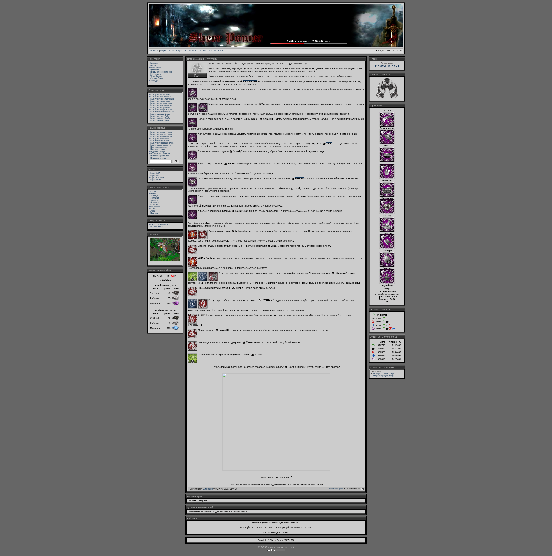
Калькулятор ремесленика (162, 99)
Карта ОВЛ (155, 173)
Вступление (191, 50)
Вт (158, 276)
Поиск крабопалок (158, 147)
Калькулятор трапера (160, 107)
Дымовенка (208, 489)
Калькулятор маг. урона (161, 132)
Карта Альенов (157, 178)
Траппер (154, 200)
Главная (154, 50)
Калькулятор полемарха (161, 136)
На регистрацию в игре (383, 376)
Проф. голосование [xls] (161, 72)
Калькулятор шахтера (160, 101)
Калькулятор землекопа (161, 103)
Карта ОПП (155, 175)
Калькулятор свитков (159, 138)
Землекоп (154, 198)
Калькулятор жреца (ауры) (162, 143)
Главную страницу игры (384, 374)
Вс (175, 276)
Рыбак (153, 191)
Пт (168, 276)
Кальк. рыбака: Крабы (160, 118)
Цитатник (154, 70)
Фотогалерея (176, 50)
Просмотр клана (157, 149)
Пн (154, 276)
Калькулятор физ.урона (161, 134)
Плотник (154, 213)
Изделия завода (157, 151)
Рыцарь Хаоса (156, 227)
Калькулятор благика (159, 141)
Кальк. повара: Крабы (160, 114)
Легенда (218, 50)
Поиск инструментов (159, 156)
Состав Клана (156, 78)
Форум (163, 50)
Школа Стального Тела (160, 225)
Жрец (152, 211)
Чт (165, 276)
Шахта (153, 209)
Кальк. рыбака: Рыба (159, 120)
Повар (153, 194)
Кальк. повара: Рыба (159, 116)
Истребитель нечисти (160, 154)
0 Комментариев (336, 489)
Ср (161, 276)
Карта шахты (156, 180)
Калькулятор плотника (160, 97)
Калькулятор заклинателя (162, 112)
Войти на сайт (387, 66)
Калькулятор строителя (161, 105)
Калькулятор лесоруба (160, 94)
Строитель (155, 202)
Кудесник (154, 204)
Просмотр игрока (158, 158)
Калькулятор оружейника (161, 110)
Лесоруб (154, 196)
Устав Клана (205, 50)
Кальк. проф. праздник (160, 145)
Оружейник (155, 206)
